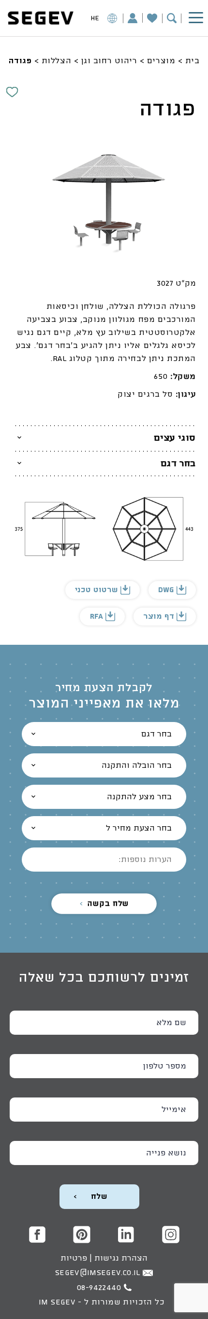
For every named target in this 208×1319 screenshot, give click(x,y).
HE (95, 18)
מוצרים (161, 61)
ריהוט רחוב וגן (109, 61)
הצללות (56, 61)
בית (192, 61)
